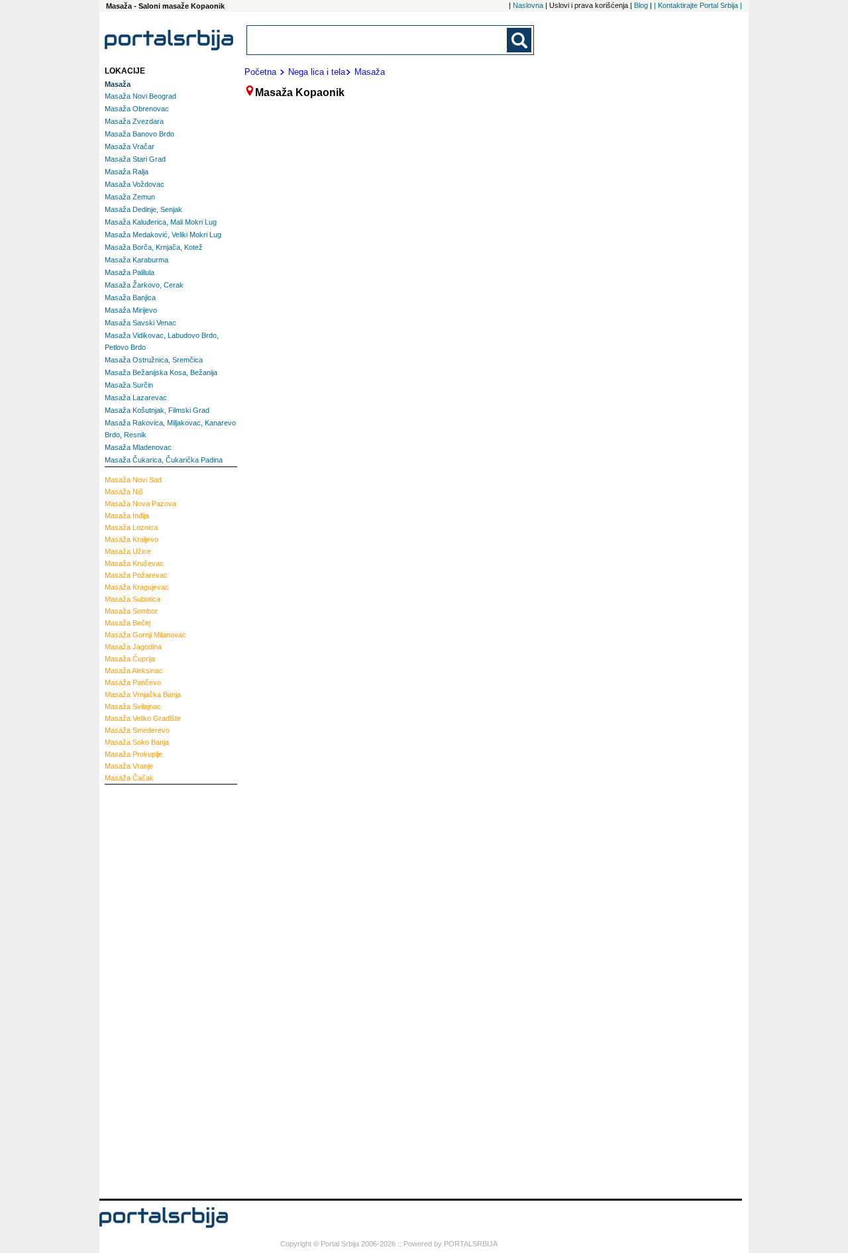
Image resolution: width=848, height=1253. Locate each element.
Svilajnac (133, 706)
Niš (124, 492)
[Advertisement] (158, 990)
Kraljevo (131, 539)
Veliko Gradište (143, 718)
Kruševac (134, 563)
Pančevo (133, 682)
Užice (128, 551)
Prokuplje (133, 754)
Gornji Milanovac (145, 635)
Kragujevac (137, 587)
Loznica (131, 527)
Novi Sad (133, 480)
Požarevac (136, 575)
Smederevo (137, 730)
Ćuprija (130, 659)
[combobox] (377, 40)
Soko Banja (137, 742)
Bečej (127, 623)
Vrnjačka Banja (143, 694)
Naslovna (528, 5)
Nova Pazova (140, 504)
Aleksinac (134, 671)
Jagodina (133, 647)
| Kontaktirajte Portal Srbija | (698, 5)
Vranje (129, 766)
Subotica (132, 599)
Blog (641, 5)
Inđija (127, 515)
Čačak (129, 778)
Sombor (131, 611)
